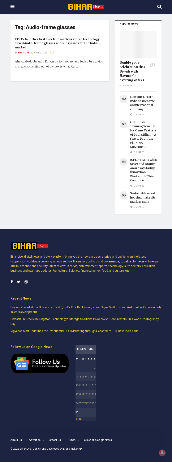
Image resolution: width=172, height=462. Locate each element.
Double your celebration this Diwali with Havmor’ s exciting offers (132, 71)
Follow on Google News (97, 440)
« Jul (79, 419)
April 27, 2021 (40, 52)
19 (82, 394)
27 (85, 403)
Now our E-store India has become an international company (142, 103)
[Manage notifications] (162, 452)
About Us (16, 440)
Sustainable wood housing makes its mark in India (142, 197)
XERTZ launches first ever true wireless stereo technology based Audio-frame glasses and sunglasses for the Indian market (57, 43)
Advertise (34, 440)
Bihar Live (23, 52)
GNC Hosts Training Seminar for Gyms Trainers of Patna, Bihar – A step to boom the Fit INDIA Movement (143, 134)
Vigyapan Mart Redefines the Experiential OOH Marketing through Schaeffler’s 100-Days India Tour (74, 331)
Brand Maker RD (72, 449)
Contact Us (54, 440)
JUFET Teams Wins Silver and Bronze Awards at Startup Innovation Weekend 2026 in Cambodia (143, 170)
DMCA (72, 440)
